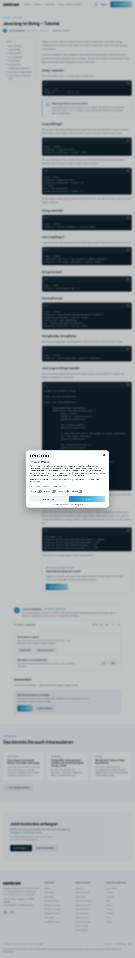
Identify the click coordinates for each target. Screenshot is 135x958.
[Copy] (128, 83)
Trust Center (80, 896)
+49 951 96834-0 (10, 905)
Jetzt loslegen (55, 587)
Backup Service (82, 917)
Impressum (108, 944)
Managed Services (52, 905)
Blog (108, 901)
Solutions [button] (38, 4)
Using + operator (15, 46)
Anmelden (25, 708)
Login (103, 4)
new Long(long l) (15, 57)
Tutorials (6, 17)
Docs (108, 917)
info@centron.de (26, 905)
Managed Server (51, 901)
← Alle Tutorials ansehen (18, 787)
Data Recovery (81, 913)
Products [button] (27, 4)
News (108, 905)
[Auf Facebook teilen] (113, 625)
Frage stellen (25, 650)
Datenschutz (121, 944)
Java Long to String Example (20, 72)
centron (11, 4)
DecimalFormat (14, 64)
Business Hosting (82, 921)
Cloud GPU (49, 892)
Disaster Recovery (83, 905)
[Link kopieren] (119, 625)
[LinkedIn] (5, 912)
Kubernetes (49, 896)
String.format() (14, 61)
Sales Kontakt (119, 4)
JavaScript (30, 624)
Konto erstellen (44, 708)
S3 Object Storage (52, 909)
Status (109, 921)
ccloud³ (47, 888)
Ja (104, 663)
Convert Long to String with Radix (19, 77)
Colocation (49, 917)
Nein (113, 663)
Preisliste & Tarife (52, 921)
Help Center (111, 888)
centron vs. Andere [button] (72, 4)
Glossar (109, 909)
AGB (130, 944)
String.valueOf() (14, 53)
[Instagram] (12, 912)
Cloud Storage (81, 926)
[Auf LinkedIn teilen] (101, 625)
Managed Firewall (51, 913)
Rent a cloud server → (62, 113)
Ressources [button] (50, 4)
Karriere (109, 913)
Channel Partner (82, 892)
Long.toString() (14, 49)
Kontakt (109, 892)
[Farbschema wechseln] (95, 4)
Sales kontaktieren (45, 848)
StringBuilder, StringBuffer (18, 68)
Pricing (60, 4)
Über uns (79, 888)
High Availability (82, 909)
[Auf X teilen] (107, 625)
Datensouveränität (83, 901)
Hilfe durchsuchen (45, 650)
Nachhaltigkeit (81, 930)
